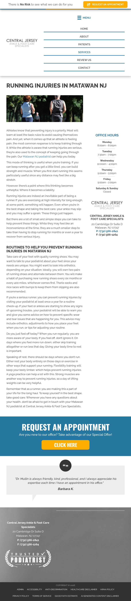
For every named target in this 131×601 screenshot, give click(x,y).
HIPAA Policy (107, 589)
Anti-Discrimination (56, 589)
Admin (20, 589)
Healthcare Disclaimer (84, 589)
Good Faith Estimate (66, 596)
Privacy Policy (21, 596)
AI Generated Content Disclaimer (100, 596)
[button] (65, 445)
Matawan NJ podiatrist (37, 156)
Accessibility (34, 589)
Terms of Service (41, 596)
